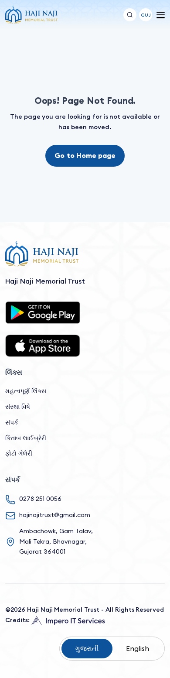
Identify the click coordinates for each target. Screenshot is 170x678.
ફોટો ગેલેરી (18, 453)
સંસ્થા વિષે (17, 407)
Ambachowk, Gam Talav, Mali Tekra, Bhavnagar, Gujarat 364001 (56, 541)
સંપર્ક (11, 422)
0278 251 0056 (40, 499)
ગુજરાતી (87, 648)
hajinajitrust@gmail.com (54, 515)
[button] (145, 14)
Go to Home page (84, 155)
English (137, 648)
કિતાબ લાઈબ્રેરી (25, 438)
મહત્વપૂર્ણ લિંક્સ (25, 391)
